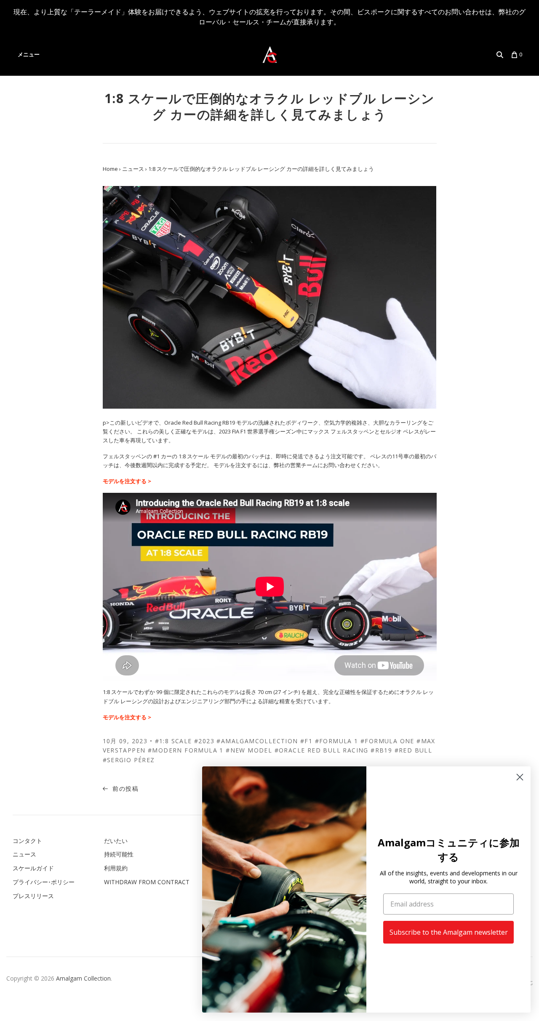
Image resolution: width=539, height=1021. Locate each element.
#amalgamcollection (257, 741)
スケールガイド (33, 868)
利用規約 (116, 868)
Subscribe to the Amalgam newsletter (449, 932)
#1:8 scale (173, 741)
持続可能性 (118, 854)
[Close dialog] (519, 777)
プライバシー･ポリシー (44, 882)
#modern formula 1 (186, 750)
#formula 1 (336, 741)
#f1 (306, 741)
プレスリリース (33, 896)
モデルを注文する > (127, 481)
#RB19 (381, 750)
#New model (249, 750)
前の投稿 (124, 788)
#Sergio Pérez (129, 760)
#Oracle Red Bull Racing (321, 750)
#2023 (204, 741)
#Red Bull (413, 750)
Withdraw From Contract (146, 882)
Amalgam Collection (83, 978)
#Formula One (387, 741)
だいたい (116, 841)
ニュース (24, 854)
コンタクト (27, 841)
